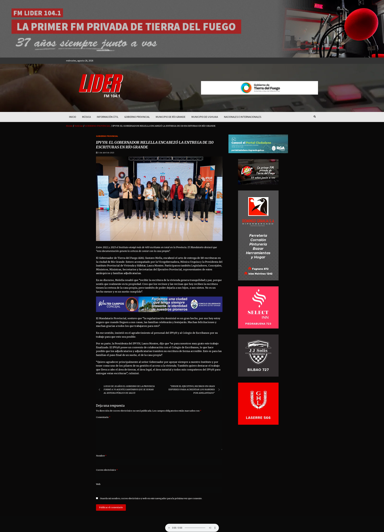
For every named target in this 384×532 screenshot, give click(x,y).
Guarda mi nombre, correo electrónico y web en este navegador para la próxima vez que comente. (151, 498)
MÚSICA (86, 117)
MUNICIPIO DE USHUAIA (204, 117)
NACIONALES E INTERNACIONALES (242, 117)
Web (98, 484)
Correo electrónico (107, 470)
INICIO (72, 117)
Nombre (101, 455)
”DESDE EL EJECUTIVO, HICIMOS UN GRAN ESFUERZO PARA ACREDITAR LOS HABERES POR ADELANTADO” (191, 389)
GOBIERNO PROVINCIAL (137, 117)
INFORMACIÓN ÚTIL (107, 117)
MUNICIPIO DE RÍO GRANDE (170, 117)
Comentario (103, 417)
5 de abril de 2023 (106, 152)
